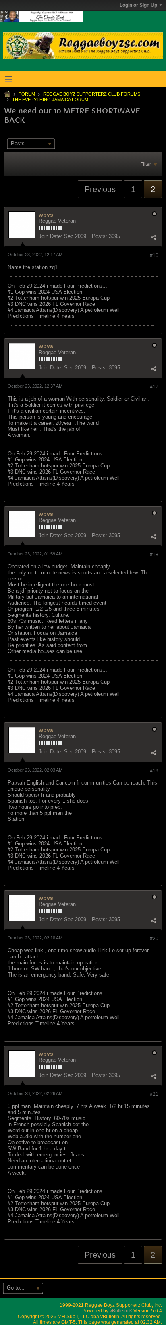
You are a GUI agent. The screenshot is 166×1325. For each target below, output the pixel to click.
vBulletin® (121, 1311)
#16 (154, 255)
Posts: (99, 236)
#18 (154, 554)
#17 (154, 387)
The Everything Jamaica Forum (50, 99)
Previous (100, 189)
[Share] (153, 237)
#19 (154, 771)
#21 (154, 1094)
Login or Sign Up (138, 5)
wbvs (46, 214)
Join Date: (50, 236)
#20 (154, 938)
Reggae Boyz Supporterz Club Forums (91, 94)
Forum (27, 94)
